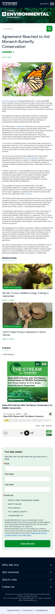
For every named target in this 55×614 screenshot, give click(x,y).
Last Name (9, 484)
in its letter (28, 194)
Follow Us (8, 587)
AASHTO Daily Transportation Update (23, 500)
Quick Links (9, 579)
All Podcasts (9, 354)
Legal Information (13, 610)
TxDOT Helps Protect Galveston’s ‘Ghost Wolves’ (24, 333)
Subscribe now (27, 543)
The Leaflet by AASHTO (18, 511)
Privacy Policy (28, 610)
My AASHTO (44, 4)
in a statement (19, 126)
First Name (9, 474)
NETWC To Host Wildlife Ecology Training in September (26, 295)
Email (7, 464)
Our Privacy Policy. (24, 535)
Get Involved (10, 572)
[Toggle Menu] (51, 4)
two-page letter (32, 158)
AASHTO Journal (14, 504)
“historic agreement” (10, 101)
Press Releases (14, 508)
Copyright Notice (42, 610)
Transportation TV (15, 515)
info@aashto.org (30, 600)
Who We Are (10, 565)
